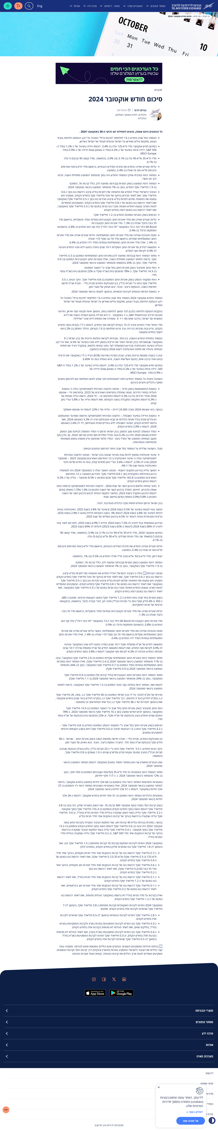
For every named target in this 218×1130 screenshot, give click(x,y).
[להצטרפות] (109, 73)
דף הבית (206, 16)
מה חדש (197, 16)
